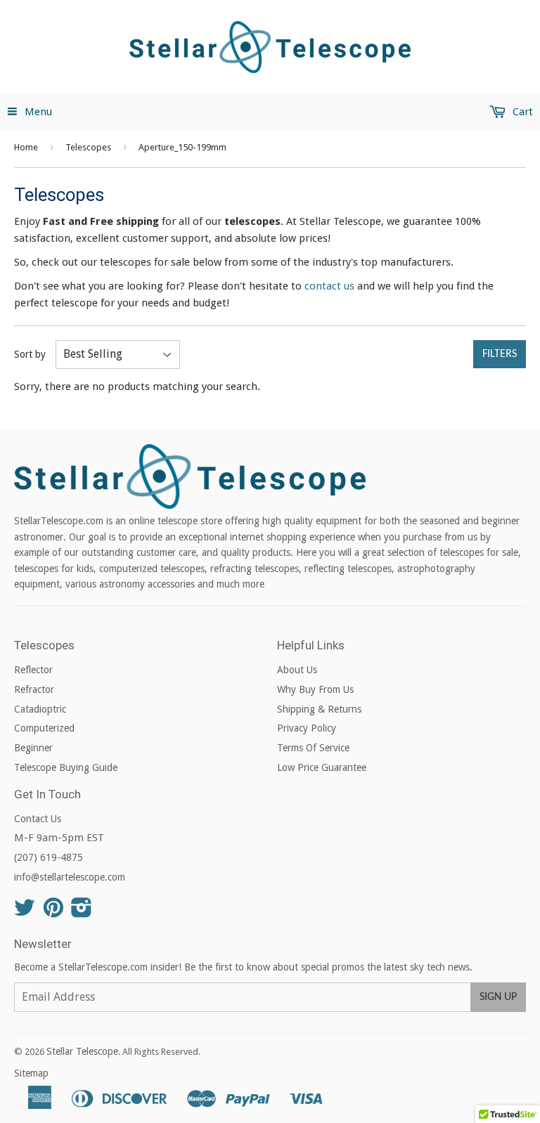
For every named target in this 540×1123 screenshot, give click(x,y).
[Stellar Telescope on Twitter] (24, 912)
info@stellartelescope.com (69, 877)
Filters (499, 354)
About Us (297, 669)
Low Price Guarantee (321, 767)
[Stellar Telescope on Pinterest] (53, 912)
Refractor (34, 689)
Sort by (30, 354)
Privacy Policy (306, 728)
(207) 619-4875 (48, 857)
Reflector (33, 669)
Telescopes (88, 147)
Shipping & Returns (319, 709)
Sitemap (31, 1073)
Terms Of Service (313, 747)
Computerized (44, 728)
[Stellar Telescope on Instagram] (81, 912)
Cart (521, 111)
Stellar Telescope (82, 1051)
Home (26, 147)
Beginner (33, 747)
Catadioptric (40, 709)
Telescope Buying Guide (65, 767)
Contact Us (37, 818)
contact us (329, 286)
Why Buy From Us (315, 689)
